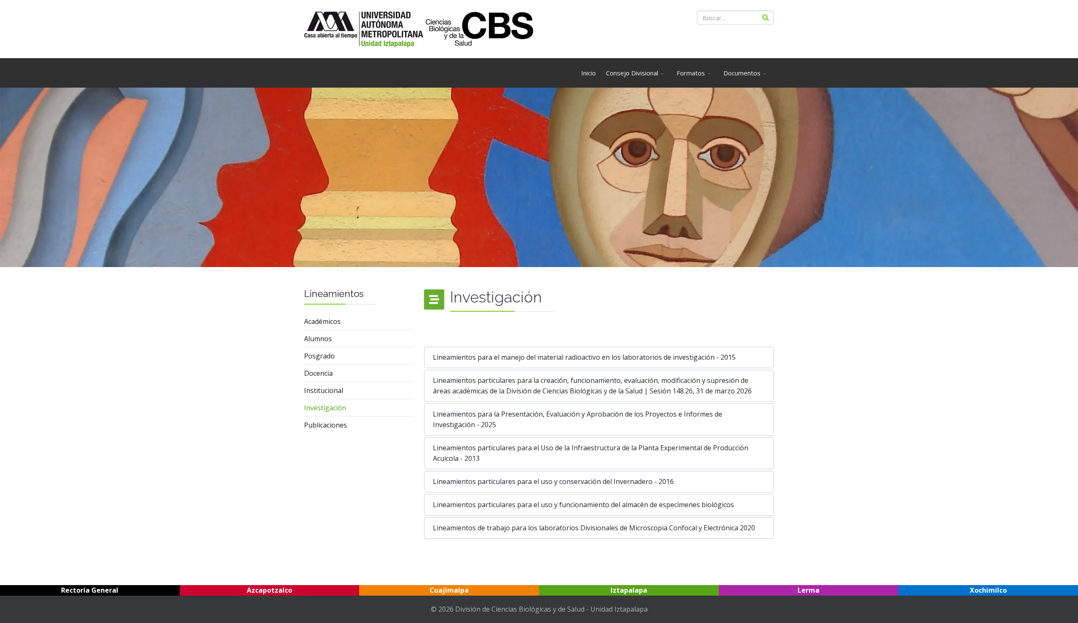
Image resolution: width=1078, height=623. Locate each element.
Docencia (318, 373)
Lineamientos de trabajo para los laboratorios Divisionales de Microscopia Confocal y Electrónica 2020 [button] (594, 527)
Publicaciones (325, 425)
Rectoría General (89, 590)
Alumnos (318, 338)
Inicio (588, 73)
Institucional (323, 390)
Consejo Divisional (632, 73)
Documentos (741, 73)
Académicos (322, 321)
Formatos (691, 73)
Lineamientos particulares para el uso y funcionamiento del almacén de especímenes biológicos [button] (583, 504)
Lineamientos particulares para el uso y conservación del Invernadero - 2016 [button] (553, 481)
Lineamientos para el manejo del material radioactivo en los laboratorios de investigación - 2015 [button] (584, 357)
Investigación (325, 407)
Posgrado (319, 356)
